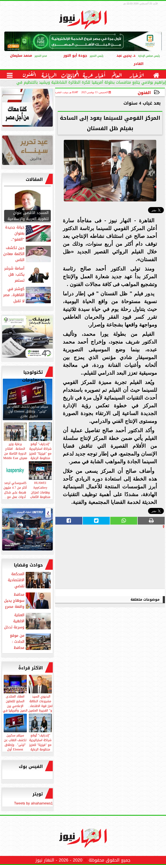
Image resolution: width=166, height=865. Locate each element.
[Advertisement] (132, 558)
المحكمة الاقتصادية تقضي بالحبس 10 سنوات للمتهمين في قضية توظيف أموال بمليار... (29, 580)
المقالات (34, 179)
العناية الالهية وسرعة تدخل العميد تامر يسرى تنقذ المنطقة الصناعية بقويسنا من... (28, 621)
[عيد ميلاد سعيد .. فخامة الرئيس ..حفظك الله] (27, 109)
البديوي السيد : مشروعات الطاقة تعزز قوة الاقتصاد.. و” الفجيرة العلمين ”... (40, 706)
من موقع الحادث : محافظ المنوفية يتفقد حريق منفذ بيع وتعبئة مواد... (27, 641)
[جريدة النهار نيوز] (27, 338)
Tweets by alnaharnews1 (33, 803)
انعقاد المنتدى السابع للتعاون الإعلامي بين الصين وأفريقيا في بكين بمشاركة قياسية (15, 708)
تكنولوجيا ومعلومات (32, 376)
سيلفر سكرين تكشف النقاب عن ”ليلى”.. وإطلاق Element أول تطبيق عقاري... (15, 744)
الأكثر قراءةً (30, 668)
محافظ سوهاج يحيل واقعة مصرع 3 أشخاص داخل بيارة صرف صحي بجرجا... (28, 600)
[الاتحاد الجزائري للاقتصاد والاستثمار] (27, 151)
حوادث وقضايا (28, 565)
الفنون (144, 93)
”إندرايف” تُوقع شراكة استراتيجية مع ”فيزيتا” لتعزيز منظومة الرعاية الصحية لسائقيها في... (40, 747)
